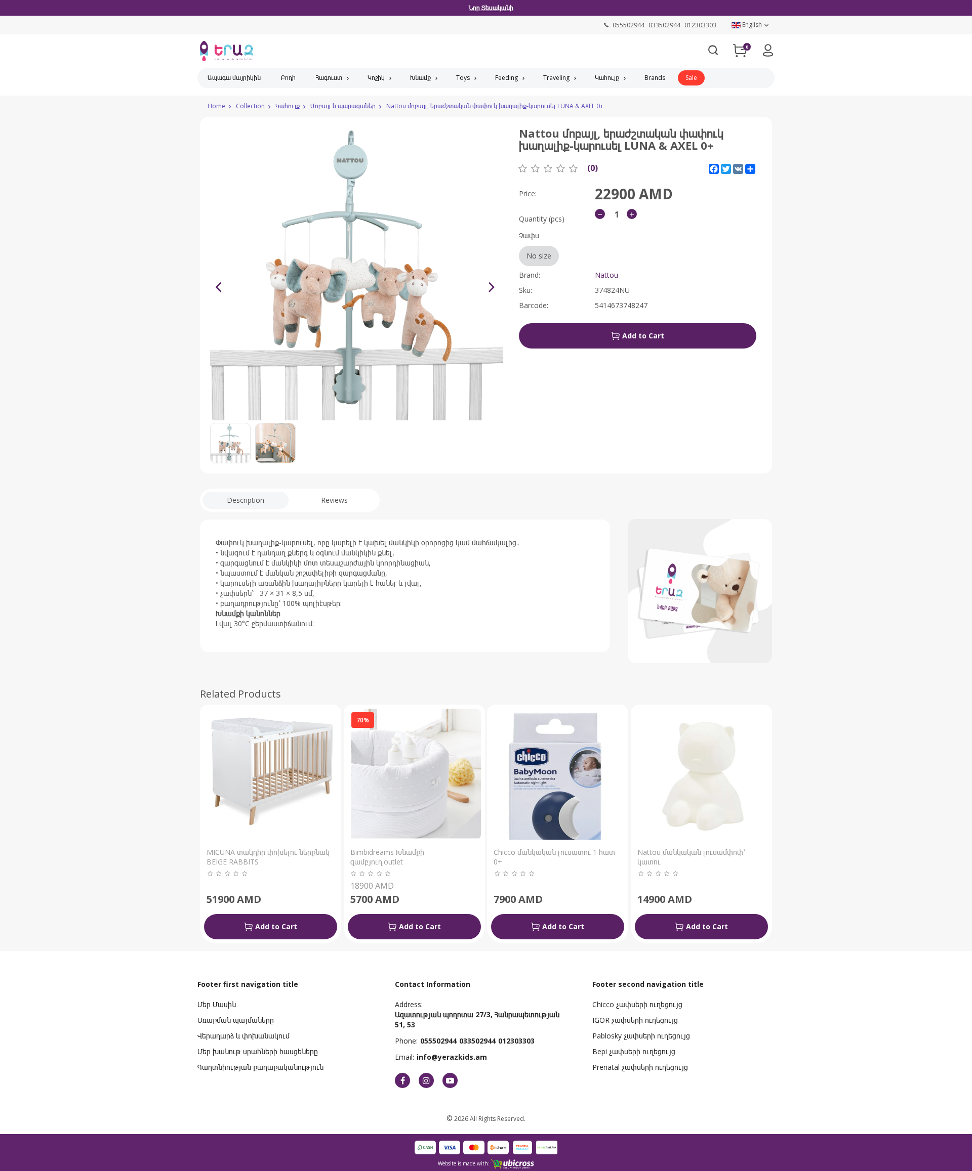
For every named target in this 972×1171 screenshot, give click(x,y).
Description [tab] (245, 500)
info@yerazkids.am (452, 1057)
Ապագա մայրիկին (234, 77)
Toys (463, 77)
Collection (250, 106)
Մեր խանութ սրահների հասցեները (257, 1051)
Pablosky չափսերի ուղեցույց (641, 1035)
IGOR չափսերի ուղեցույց (635, 1020)
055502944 (438, 1041)
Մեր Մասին (216, 1004)
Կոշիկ (376, 77)
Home (216, 106)
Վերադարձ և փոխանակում (243, 1035)
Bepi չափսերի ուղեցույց (633, 1051)
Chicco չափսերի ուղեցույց (637, 1004)
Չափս (535, 246)
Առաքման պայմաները (235, 1020)
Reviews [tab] (334, 500)
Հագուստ (329, 77)
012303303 (516, 1041)
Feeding (506, 77)
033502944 (477, 1041)
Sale (691, 77)
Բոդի (288, 77)
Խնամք (420, 77)
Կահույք (607, 77)
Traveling (556, 77)
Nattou (606, 275)
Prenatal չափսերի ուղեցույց (640, 1067)
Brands (654, 77)
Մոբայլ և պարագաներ (343, 106)
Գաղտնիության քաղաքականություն (260, 1067)
